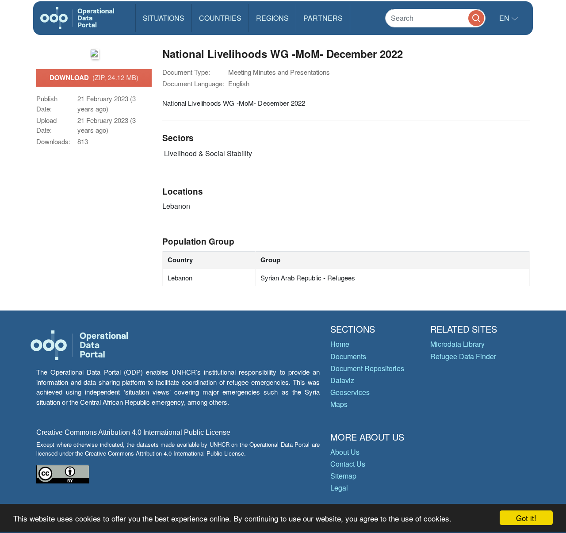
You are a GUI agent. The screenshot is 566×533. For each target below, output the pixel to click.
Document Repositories (367, 368)
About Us (344, 452)
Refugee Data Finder (463, 356)
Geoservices (350, 392)
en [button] (505, 18)
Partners (323, 18)
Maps (339, 404)
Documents (348, 356)
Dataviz (342, 380)
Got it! (526, 517)
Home (339, 344)
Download (94, 77)
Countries (220, 18)
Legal (339, 488)
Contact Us (347, 464)
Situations (163, 18)
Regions (272, 18)
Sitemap (343, 476)
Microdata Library (457, 344)
